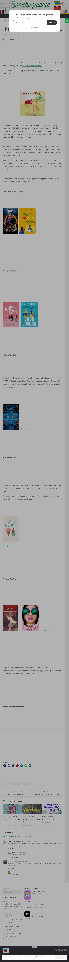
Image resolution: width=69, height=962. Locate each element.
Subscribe (52, 22)
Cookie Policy (33, 959)
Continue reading (34, 27)
